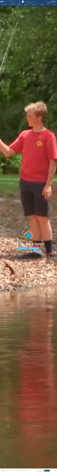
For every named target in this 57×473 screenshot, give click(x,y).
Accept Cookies (47, 470)
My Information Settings (40, 470)
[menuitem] (4, 5)
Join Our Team (22, 248)
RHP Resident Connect (51, 2)
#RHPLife (3, 1)
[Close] (56, 471)
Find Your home (34, 248)
